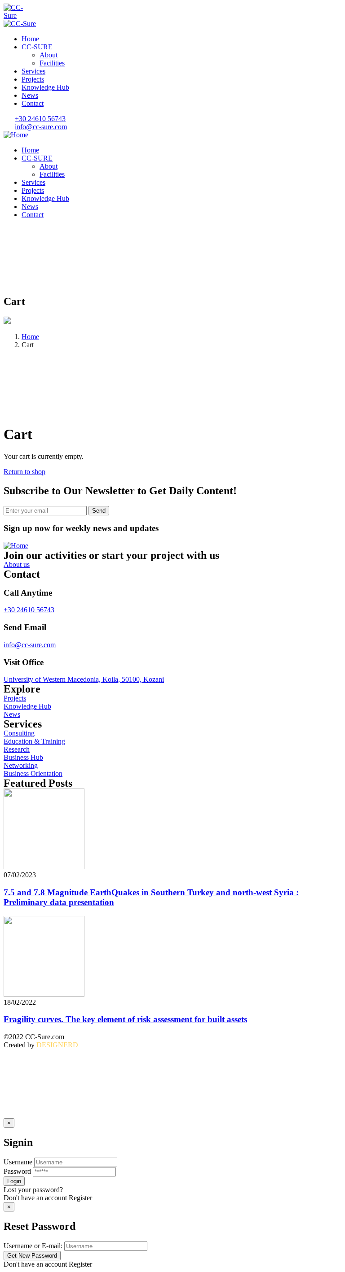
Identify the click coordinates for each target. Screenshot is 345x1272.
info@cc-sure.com (30, 645)
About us (17, 564)
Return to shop (24, 471)
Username (18, 1162)
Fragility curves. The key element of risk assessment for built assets (125, 1019)
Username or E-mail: (33, 1246)
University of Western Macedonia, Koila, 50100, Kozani (84, 679)
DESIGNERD (57, 1045)
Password (17, 1171)
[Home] (16, 135)
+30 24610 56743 (29, 610)
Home (30, 336)
